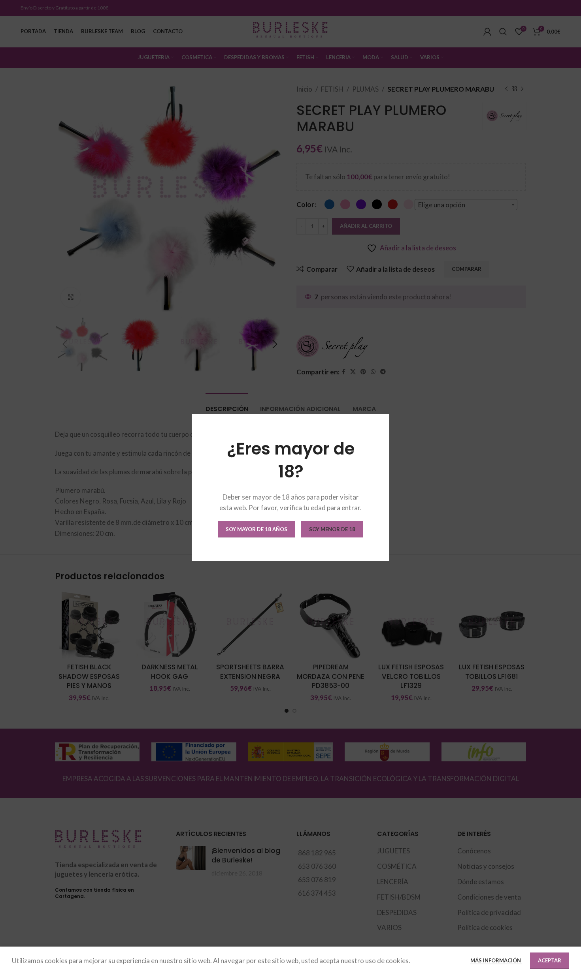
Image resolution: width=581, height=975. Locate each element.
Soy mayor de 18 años (256, 529)
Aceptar (549, 960)
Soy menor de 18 (332, 529)
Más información (496, 960)
